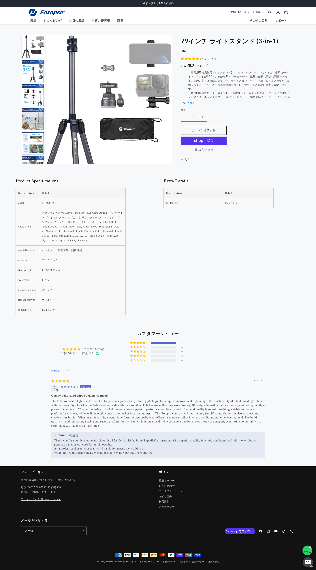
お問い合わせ (167, 485)
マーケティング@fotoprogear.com (41, 499)
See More (187, 103)
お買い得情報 (101, 20)
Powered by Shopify (124, 562)
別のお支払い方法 (204, 149)
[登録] (82, 531)
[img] (60, 381)
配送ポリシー (167, 480)
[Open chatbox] (308, 562)
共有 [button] (187, 159)
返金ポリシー (167, 506)
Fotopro (109, 562)
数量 (183, 110)
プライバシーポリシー (172, 491)
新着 (120, 20)
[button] (270, 12)
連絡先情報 (213, 562)
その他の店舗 (258, 20)
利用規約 (164, 501)
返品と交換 (165, 496)
